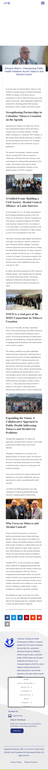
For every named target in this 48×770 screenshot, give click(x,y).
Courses (25, 691)
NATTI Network (25, 683)
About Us (25, 687)
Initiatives (25, 695)
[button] (43, 3)
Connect (25, 703)
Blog (26, 699)
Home (26, 679)
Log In (26, 706)
